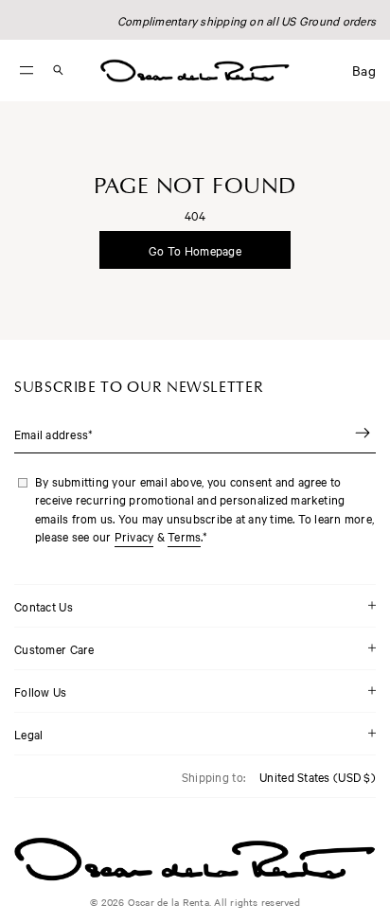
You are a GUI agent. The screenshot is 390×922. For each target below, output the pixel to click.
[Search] (57, 70)
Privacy (134, 535)
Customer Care (54, 648)
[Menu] (26, 70)
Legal (28, 733)
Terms (184, 535)
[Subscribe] (362, 434)
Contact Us (43, 605)
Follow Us (40, 691)
